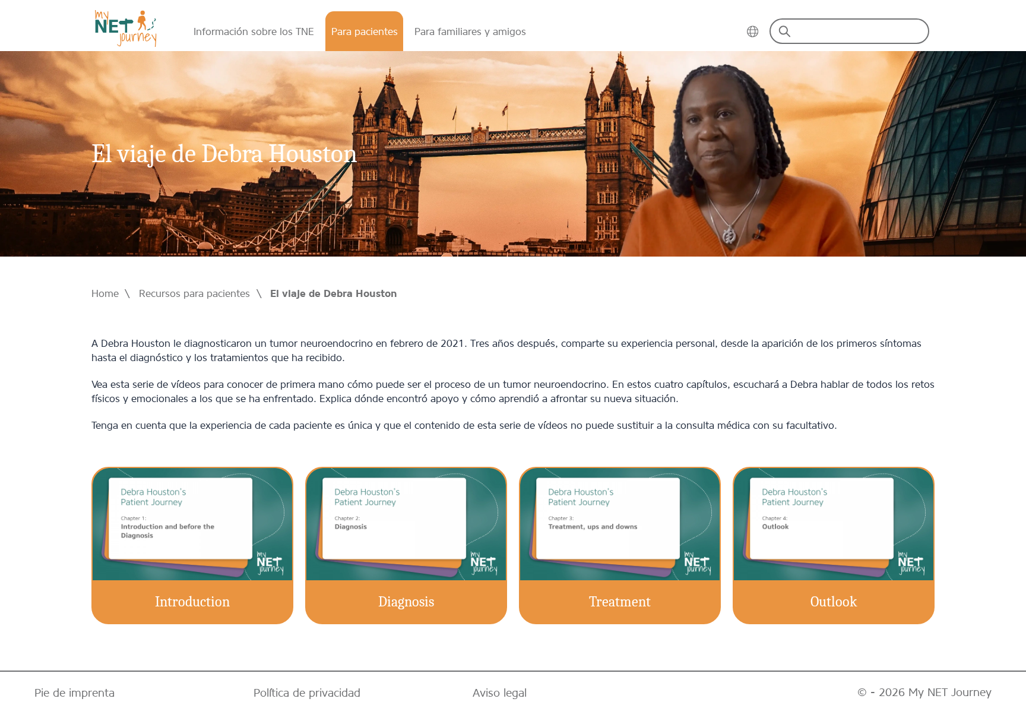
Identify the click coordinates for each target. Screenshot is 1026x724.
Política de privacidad (307, 692)
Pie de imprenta (74, 692)
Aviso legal (500, 692)
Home (105, 293)
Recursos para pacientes (194, 293)
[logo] (125, 28)
